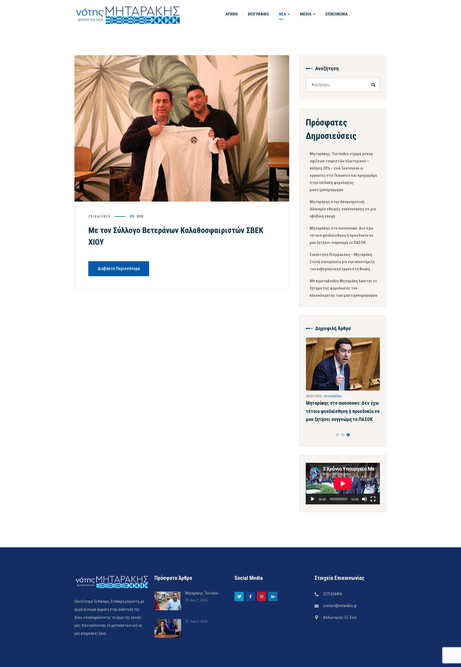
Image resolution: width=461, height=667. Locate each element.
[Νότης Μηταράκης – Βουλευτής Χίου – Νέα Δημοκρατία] (127, 14)
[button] (337, 459)
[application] (343, 508)
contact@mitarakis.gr (340, 630)
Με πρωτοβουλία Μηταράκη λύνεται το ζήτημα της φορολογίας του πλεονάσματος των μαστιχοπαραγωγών (343, 288)
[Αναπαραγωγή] (312, 523)
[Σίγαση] (364, 523)
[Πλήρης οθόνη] (373, 523)
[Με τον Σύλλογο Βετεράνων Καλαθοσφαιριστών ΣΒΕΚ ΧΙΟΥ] (181, 128)
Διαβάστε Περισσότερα (119, 268)
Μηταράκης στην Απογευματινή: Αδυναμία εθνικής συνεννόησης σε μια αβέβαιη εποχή (343, 209)
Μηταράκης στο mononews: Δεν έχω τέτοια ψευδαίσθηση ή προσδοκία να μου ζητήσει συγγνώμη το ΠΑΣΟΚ (341, 235)
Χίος (140, 216)
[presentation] (308, 459)
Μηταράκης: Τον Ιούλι (202, 617)
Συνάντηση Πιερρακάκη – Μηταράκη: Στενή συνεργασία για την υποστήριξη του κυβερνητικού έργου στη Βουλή (342, 261)
